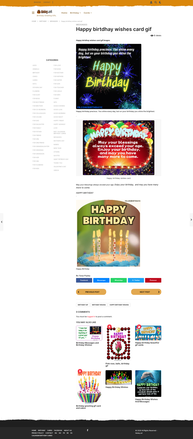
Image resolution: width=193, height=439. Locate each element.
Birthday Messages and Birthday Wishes (87, 344)
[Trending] (109, 326)
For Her (36, 157)
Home (64, 13)
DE (68, 433)
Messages (81, 25)
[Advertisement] (52, 39)
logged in (91, 316)
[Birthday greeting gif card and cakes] (89, 386)
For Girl (36, 139)
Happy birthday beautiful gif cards (147, 344)
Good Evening (59, 106)
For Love (57, 65)
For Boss (36, 98)
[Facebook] (87, 430)
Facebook (84, 280)
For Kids (36, 168)
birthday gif (83, 305)
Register (37, 2)
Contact (47, 2)
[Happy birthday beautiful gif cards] (148, 333)
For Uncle (58, 91)
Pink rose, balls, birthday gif (117, 364)
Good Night (58, 117)
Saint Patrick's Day (61, 159)
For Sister (58, 80)
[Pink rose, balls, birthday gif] (119, 343)
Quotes (57, 155)
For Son (57, 84)
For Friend (37, 135)
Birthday (74, 13)
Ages (35, 65)
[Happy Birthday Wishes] (119, 377)
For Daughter (38, 124)
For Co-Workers (39, 109)
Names (56, 144)
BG (56, 433)
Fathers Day (37, 87)
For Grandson (38, 154)
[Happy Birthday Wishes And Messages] (148, 383)
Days (34, 84)
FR (64, 433)
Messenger (101, 280)
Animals (36, 69)
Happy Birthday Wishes (117, 387)
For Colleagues (39, 113)
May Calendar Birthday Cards (60, 132)
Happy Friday (59, 120)
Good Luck (58, 109)
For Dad (36, 120)
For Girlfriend (38, 143)
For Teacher (59, 87)
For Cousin (37, 117)
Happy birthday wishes (119, 305)
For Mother (58, 73)
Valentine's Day (60, 166)
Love (55, 128)
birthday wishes (99, 305)
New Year (57, 148)
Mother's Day (59, 141)
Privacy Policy (38, 433)
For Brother (38, 106)
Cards (87, 13)
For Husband (38, 165)
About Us (68, 430)
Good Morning (59, 113)
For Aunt (36, 95)
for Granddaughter (41, 146)
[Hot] (139, 326)
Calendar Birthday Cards (42, 435)
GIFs (55, 102)
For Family (37, 128)
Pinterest (153, 280)
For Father (37, 132)
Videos (56, 170)
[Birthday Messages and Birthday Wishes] (89, 333)
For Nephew (58, 76)
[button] (52, 2)
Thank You (58, 163)
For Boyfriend (38, 102)
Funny (56, 98)
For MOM (57, 69)
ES (71, 433)
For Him (36, 161)
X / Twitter (136, 280)
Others (56, 152)
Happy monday (59, 124)
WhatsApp (119, 280)
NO (60, 433)
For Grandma (38, 150)
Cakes (35, 76)
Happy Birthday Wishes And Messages (146, 400)
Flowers (36, 91)
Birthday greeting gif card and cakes (88, 407)
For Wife (57, 95)
